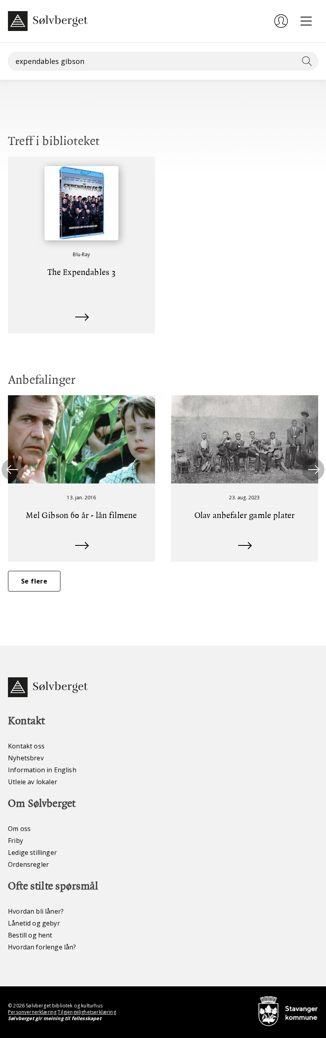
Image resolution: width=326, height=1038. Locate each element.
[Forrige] (13, 469)
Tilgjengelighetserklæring (87, 1012)
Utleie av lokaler (32, 781)
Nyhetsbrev (26, 758)
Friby (15, 840)
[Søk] (305, 61)
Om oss (19, 828)
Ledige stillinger (32, 852)
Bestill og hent (30, 935)
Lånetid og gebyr (34, 923)
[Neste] (313, 469)
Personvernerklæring (32, 1012)
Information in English (42, 769)
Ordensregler (28, 864)
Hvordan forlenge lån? (42, 947)
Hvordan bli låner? (36, 911)
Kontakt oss (26, 746)
